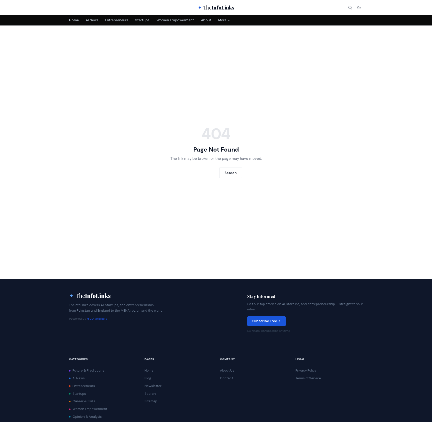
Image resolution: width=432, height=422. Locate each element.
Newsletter (153, 386)
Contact (226, 378)
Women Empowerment (175, 20)
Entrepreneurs (116, 20)
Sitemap (150, 401)
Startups (142, 20)
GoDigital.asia (97, 319)
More (222, 20)
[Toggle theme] (359, 7)
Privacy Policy (306, 370)
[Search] (350, 7)
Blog (147, 378)
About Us (227, 370)
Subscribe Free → (266, 321)
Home (74, 20)
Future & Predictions (88, 370)
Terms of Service (308, 378)
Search (230, 173)
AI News (92, 20)
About (206, 20)
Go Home (203, 172)
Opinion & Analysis (87, 417)
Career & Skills (83, 401)
